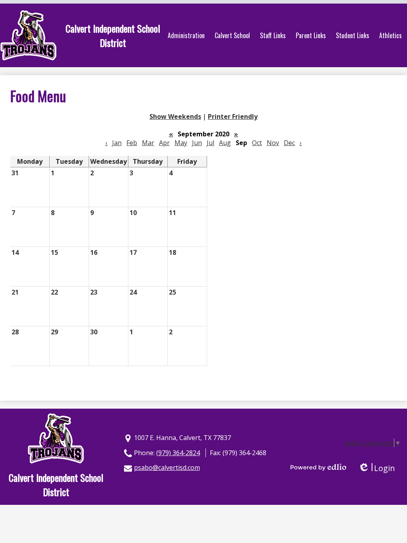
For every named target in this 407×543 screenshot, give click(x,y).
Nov (273, 142)
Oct (257, 142)
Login (376, 468)
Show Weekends (175, 116)
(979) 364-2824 (178, 452)
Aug (225, 142)
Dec (289, 142)
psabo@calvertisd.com (167, 467)
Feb (131, 142)
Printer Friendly (233, 116)
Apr (164, 142)
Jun (197, 142)
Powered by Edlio (318, 467)
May (180, 142)
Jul (210, 142)
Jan (117, 142)
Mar (148, 142)
